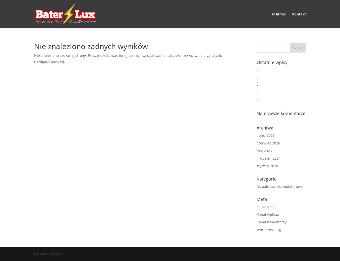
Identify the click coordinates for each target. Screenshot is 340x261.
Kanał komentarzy (271, 222)
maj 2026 (264, 150)
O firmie (279, 14)
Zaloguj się (266, 206)
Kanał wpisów (268, 214)
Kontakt (299, 14)
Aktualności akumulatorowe (280, 186)
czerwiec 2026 (268, 143)
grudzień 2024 (269, 158)
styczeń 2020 (267, 166)
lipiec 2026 (266, 135)
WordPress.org (269, 229)
